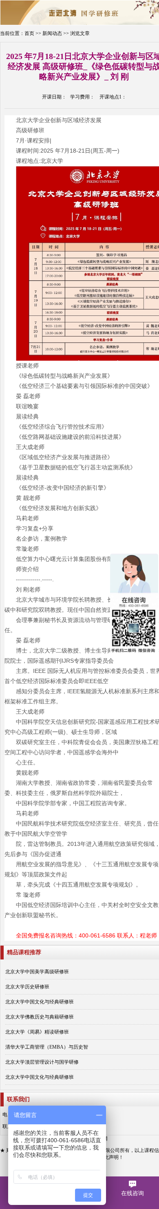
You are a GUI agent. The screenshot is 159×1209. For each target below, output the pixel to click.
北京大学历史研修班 (27, 987)
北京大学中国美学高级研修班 (37, 972)
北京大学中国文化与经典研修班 (39, 1002)
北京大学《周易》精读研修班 (37, 1032)
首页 (29, 33)
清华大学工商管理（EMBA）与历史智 (46, 1047)
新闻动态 (52, 33)
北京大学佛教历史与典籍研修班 (39, 1017)
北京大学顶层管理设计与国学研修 (42, 1062)
